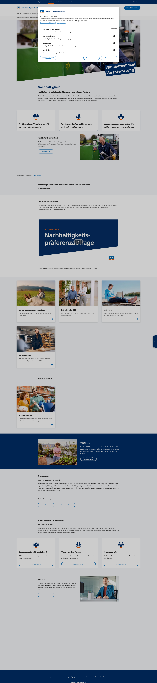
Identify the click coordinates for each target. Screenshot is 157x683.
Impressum (61, 23)
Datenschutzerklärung (47, 23)
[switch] (115, 36)
